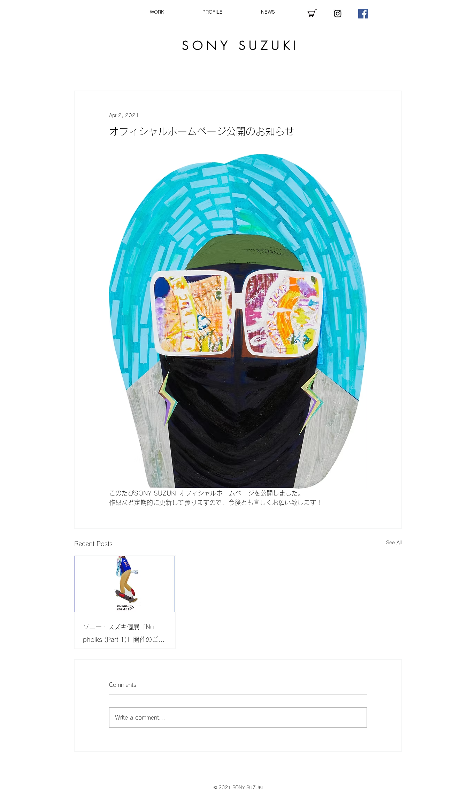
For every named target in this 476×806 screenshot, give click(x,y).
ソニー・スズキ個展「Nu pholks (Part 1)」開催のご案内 (123, 635)
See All (394, 542)
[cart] (312, 13)
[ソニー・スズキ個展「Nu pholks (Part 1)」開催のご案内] (125, 584)
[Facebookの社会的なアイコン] (363, 13)
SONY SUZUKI (241, 45)
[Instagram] (338, 13)
